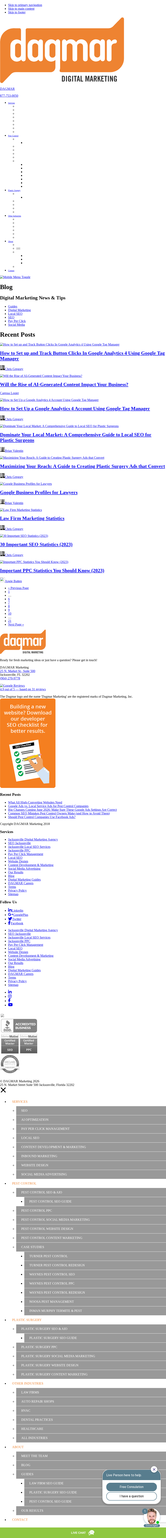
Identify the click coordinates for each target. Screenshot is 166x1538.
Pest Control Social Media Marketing (55, 1219)
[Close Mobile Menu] (3, 1092)
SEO (11, 317)
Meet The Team (34, 1456)
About (18, 1447)
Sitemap (13, 894)
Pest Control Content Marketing (51, 1238)
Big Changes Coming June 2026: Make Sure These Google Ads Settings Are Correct (62, 809)
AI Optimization (35, 1119)
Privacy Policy (17, 890)
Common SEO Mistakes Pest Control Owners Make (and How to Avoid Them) (59, 813)
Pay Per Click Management (25, 854)
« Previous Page (18, 588)
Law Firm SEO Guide (46, 1483)
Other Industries (27, 1383)
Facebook (17, 923)
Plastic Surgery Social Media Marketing (58, 1356)
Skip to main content (21, 8)
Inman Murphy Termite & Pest (55, 1310)
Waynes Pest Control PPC (51, 1283)
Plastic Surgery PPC (39, 1347)
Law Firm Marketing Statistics (32, 518)
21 (9, 621)
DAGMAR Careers (20, 883)
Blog (11, 876)
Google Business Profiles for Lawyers (39, 492)
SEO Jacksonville (19, 843)
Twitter (16, 919)
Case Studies (32, 1247)
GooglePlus (20, 914)
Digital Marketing (19, 310)
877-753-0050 (9, 95)
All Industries (34, 1438)
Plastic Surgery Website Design (50, 1365)
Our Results (15, 872)
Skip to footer (17, 12)
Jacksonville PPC (19, 850)
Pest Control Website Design (47, 1228)
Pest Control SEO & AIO (41, 1192)
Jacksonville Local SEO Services (29, 846)
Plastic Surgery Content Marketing (54, 1374)
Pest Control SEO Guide (50, 1201)
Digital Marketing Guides (24, 879)
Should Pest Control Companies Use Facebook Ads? (42, 817)
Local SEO (15, 313)
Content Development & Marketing (30, 865)
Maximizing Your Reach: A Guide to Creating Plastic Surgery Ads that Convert (82, 466)
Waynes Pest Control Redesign (57, 1292)
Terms (12, 887)
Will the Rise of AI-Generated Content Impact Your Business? (64, 384)
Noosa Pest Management (51, 1301)
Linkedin (17, 910)
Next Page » (16, 624)
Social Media (16, 324)
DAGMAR (7, 88)
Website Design (18, 861)
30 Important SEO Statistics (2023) (36, 544)
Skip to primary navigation (25, 5)
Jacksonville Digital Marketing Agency (33, 839)
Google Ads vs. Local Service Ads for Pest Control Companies (48, 806)
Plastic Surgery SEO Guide (53, 1338)
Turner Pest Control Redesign (57, 1265)
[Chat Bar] (83, 1532)
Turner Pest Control (48, 1256)
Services (20, 1101)
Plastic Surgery (27, 1320)
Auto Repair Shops (37, 1401)
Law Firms (30, 1392)
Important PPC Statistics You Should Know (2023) (52, 570)
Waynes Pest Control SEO (52, 1274)
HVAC (25, 1410)
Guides (12, 306)
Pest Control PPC (36, 1210)
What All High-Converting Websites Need (35, 802)
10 (9, 613)
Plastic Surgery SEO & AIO (44, 1328)
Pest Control (24, 1183)
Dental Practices (37, 1419)
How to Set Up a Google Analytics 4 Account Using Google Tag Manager (75, 408)
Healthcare (32, 1428)
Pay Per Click (17, 321)
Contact (20, 1519)
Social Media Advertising (24, 868)
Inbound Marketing (39, 1156)
